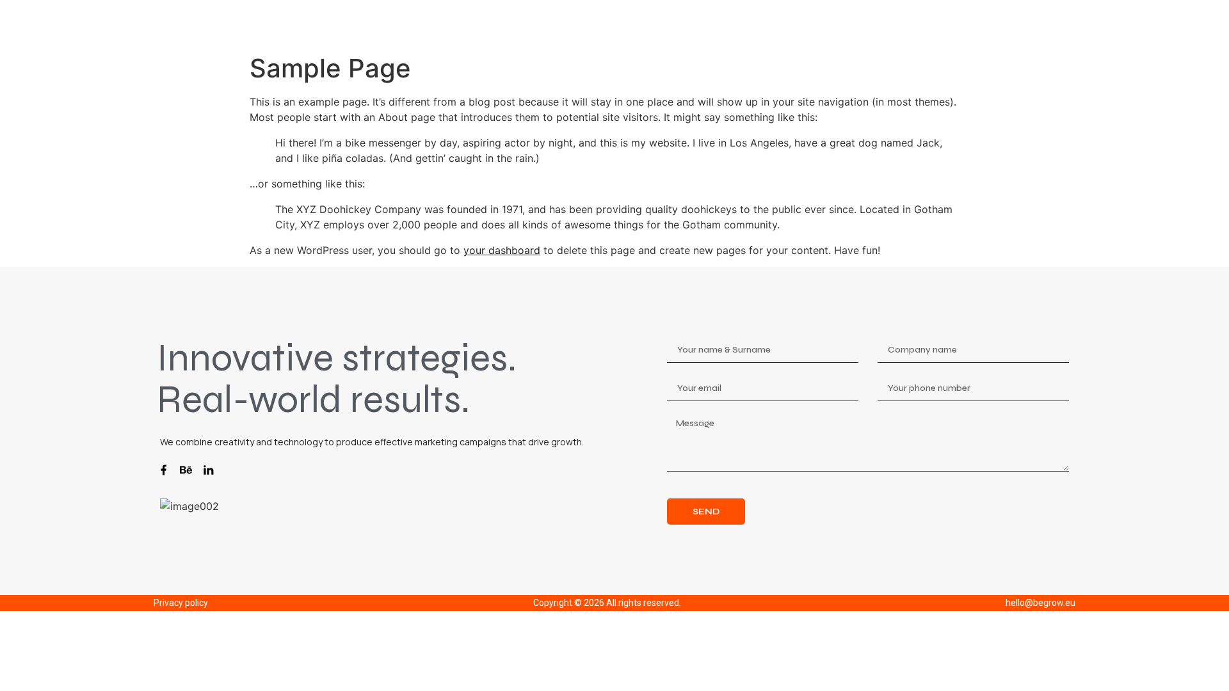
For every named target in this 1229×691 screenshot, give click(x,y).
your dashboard (501, 250)
